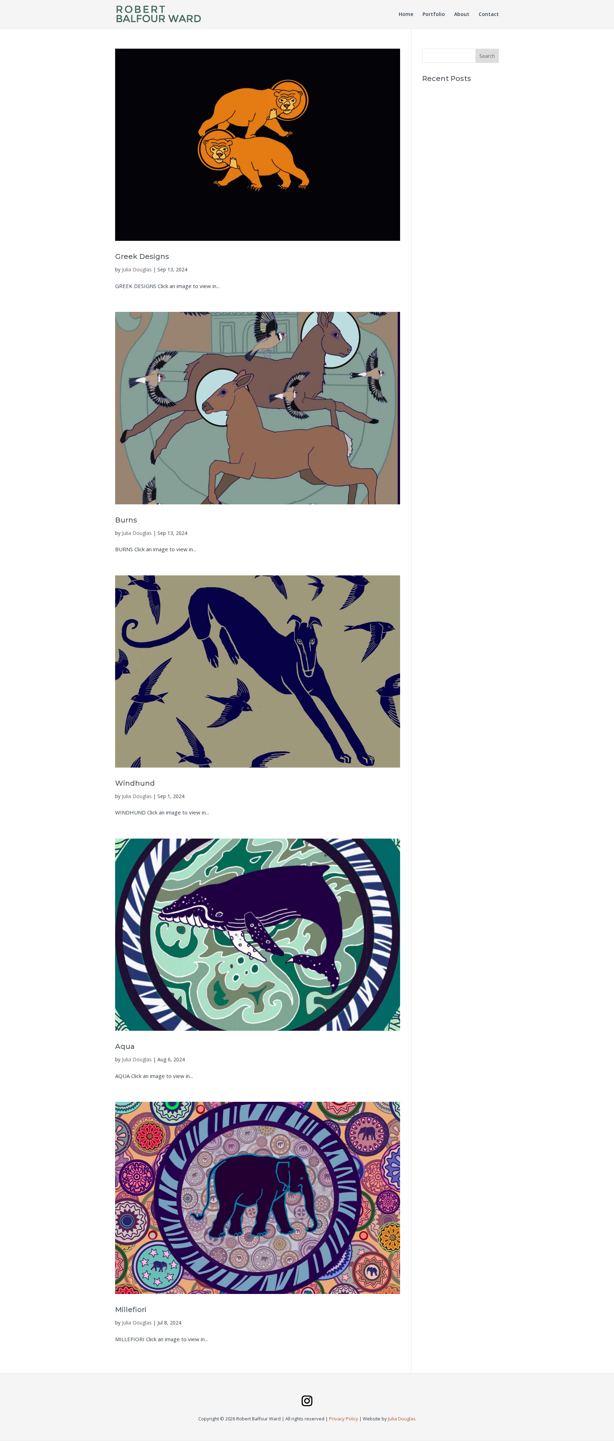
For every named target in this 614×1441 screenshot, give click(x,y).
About (461, 14)
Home (406, 14)
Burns (126, 520)
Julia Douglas (137, 269)
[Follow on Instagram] (307, 1401)
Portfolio (433, 14)
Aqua (125, 1046)
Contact (489, 14)
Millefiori (130, 1309)
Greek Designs (142, 256)
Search (487, 56)
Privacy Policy (343, 1418)
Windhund (135, 783)
